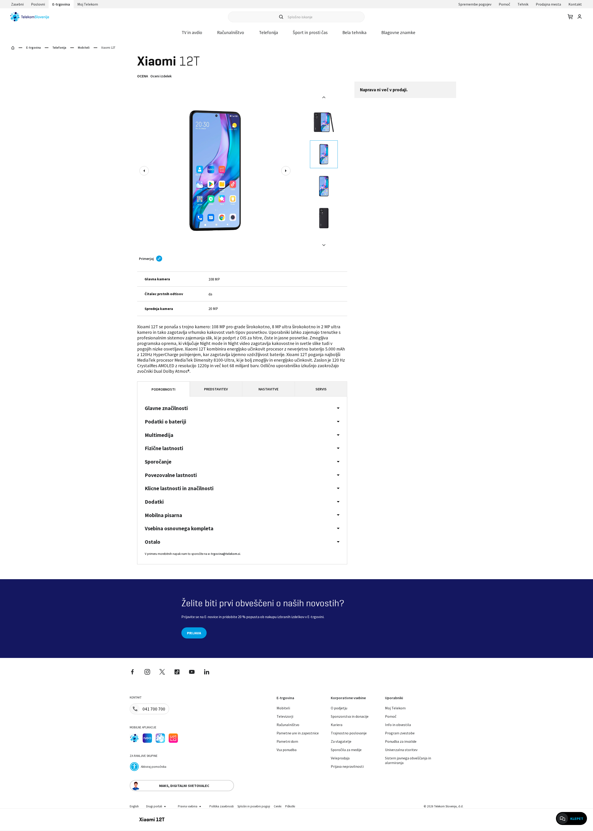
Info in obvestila (398, 724)
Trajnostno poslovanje (349, 733)
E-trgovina (61, 4)
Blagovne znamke (398, 32)
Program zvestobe (400, 733)
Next (285, 170)
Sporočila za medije (346, 749)
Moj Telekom (87, 4)
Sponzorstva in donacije (350, 716)
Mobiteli (84, 48)
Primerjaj (146, 258)
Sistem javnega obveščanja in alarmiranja (408, 760)
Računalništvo (230, 32)
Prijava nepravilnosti (347, 766)
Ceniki (277, 806)
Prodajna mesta (548, 4)
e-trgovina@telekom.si (224, 554)
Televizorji (285, 716)
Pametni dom (287, 741)
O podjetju (339, 708)
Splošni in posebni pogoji (253, 806)
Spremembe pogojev (474, 4)
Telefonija (268, 32)
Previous (144, 170)
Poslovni (38, 4)
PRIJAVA (194, 633)
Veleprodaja (340, 758)
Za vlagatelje (341, 741)
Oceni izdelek (161, 76)
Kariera (336, 724)
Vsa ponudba (286, 749)
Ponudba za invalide (400, 741)
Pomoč (504, 4)
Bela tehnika (354, 32)
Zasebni (17, 4)
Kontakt (575, 4)
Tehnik (522, 4)
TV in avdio (192, 32)
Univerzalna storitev (401, 749)
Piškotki (290, 806)
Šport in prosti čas (310, 32)
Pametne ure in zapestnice (298, 733)
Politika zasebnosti (221, 806)
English (134, 806)
